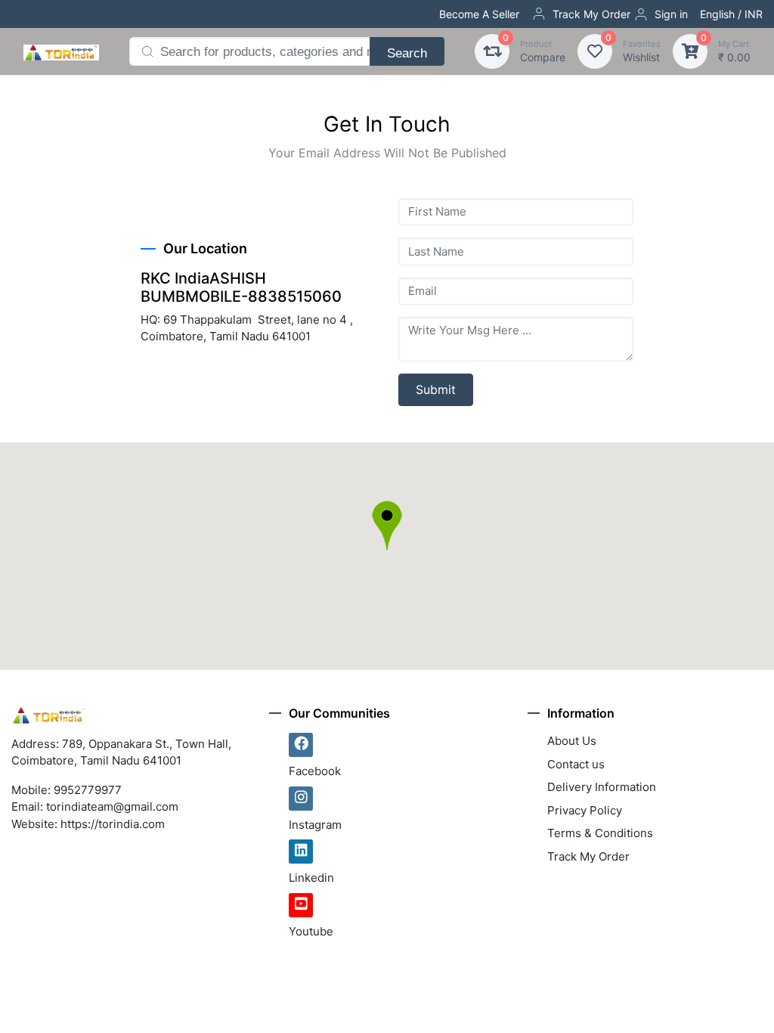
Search (407, 53)
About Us (571, 741)
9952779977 (88, 790)
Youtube (311, 931)
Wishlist (642, 51)
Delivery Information (601, 787)
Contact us (576, 764)
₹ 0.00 (734, 51)
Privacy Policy (584, 810)
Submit (436, 389)
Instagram (315, 824)
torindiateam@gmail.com (112, 806)
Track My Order (591, 14)
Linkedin (311, 877)
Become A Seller (479, 14)
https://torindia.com (112, 824)
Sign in (671, 14)
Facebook (315, 771)
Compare (542, 51)
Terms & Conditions (600, 833)
